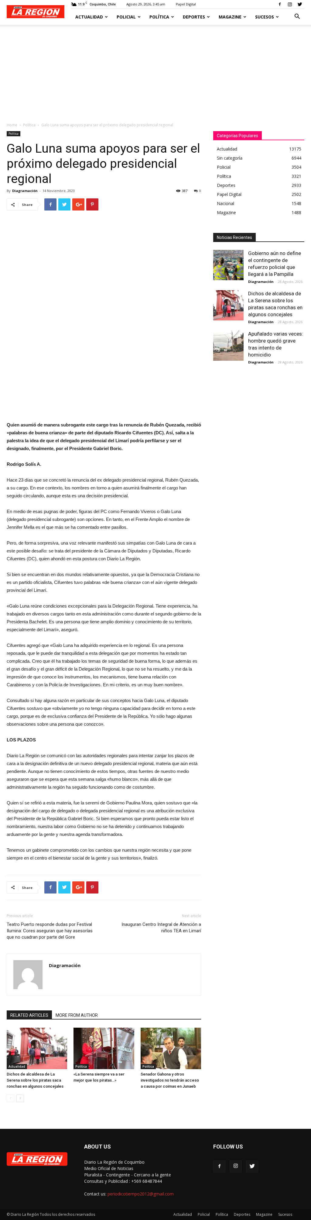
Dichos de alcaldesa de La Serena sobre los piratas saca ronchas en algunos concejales (35, 1080)
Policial (126, 17)
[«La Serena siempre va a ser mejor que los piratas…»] (103, 1048)
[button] (297, 17)
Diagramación (25, 190)
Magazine (230, 17)
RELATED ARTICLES (29, 1015)
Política (159, 17)
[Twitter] (299, 4)
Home (12, 125)
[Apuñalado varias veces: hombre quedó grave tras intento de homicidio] (228, 345)
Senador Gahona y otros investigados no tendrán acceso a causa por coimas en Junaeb (170, 1080)
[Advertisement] (155, 70)
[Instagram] (289, 4)
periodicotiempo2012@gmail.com (141, 1194)
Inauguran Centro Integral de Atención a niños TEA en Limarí (161, 927)
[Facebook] (279, 4)
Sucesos (264, 17)
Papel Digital (186, 4)
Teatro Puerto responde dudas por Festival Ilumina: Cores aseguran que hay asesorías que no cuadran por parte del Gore (50, 931)
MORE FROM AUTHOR (77, 1015)
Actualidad (89, 17)
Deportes (194, 17)
